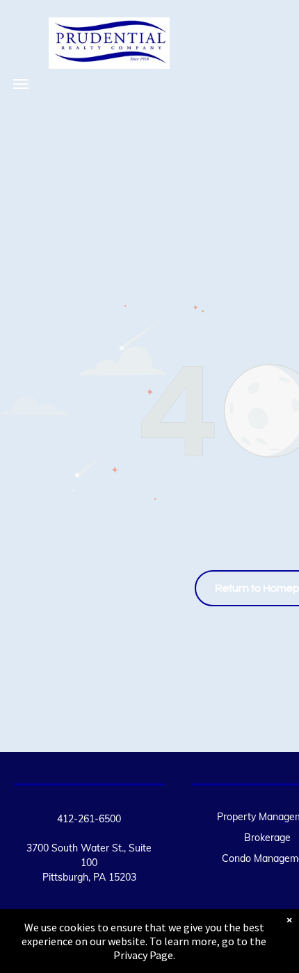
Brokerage (267, 837)
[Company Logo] (109, 28)
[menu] (21, 84)
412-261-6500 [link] (89, 819)
